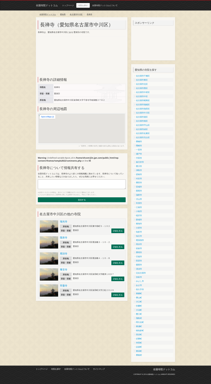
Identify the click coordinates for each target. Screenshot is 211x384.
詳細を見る (118, 230)
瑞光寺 (63, 221)
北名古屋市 (141, 273)
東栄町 (139, 351)
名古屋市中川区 (143, 112)
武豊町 (139, 338)
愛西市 (139, 264)
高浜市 (139, 244)
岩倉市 (139, 248)
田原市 (139, 260)
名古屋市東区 (142, 79)
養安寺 (63, 269)
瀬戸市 (139, 153)
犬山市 (139, 199)
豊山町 (139, 297)
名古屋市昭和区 (143, 100)
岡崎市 (139, 145)
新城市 (139, 219)
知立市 (139, 236)
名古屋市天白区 (143, 137)
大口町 (139, 301)
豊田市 (139, 182)
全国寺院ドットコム (47, 5)
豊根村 (139, 355)
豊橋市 (139, 141)
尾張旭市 (140, 240)
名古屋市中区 (142, 96)
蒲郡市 (139, 195)
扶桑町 (139, 305)
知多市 (139, 231)
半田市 (139, 158)
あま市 (139, 285)
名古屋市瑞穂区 (143, 104)
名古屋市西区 (142, 88)
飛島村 (139, 318)
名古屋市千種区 (143, 75)
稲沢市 (139, 215)
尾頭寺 (63, 253)
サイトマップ (99, 369)
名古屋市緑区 (142, 129)
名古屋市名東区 (143, 133)
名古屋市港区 (142, 117)
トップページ (68, 5)
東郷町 (139, 293)
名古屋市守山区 (143, 125)
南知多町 (140, 330)
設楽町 (139, 346)
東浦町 (139, 326)
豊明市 (139, 252)
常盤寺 (63, 285)
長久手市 (140, 289)
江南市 (139, 207)
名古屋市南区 (142, 121)
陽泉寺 (63, 237)
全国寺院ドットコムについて (105, 5)
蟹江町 (139, 314)
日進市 (139, 256)
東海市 (139, 223)
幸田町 (139, 342)
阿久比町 (140, 322)
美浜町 (139, 334)
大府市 (139, 227)
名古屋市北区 (142, 84)
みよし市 (140, 281)
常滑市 (139, 203)
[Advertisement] (56, 55)
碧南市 (139, 174)
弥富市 (139, 277)
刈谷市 (139, 178)
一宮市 (139, 149)
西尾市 (139, 190)
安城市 (139, 186)
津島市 (139, 170)
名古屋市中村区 (143, 92)
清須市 (139, 268)
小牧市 (139, 211)
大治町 (139, 310)
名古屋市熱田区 (143, 108)
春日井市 (140, 162)
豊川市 (139, 166)
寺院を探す (83, 5)
